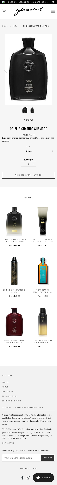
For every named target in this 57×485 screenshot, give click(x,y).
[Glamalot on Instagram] (29, 479)
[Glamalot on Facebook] (23, 479)
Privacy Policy (9, 396)
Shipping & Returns (11, 401)
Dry (15, 26)
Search (5, 382)
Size (28, 147)
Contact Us (7, 391)
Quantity (28, 160)
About (5, 387)
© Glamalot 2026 (28, 468)
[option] (28, 69)
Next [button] (49, 69)
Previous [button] (7, 69)
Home (5, 26)
